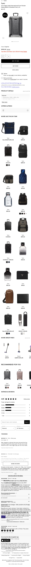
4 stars (3, 407)
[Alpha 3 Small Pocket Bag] (8, 128)
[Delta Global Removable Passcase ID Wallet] (23, 296)
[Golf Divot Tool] (23, 319)
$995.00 (3, 49)
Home (5, 0)
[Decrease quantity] (2, 56)
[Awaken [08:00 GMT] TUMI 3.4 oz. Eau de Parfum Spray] (23, 248)
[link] (8, 139)
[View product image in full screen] (3, 38)
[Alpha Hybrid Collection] (8, 248)
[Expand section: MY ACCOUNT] (15, 498)
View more (4, 102)
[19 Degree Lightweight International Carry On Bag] (20, 374)
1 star (3, 415)
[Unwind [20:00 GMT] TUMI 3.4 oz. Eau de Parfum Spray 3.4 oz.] (8, 273)
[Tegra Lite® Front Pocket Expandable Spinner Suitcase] (7, 374)
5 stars (3, 404)
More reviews (15, 463)
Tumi (3, 3)
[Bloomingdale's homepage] (1, 0)
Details (8, 49)
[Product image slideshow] (15, 27)
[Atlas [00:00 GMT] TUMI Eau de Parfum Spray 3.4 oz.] (8, 199)
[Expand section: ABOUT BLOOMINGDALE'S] (15, 501)
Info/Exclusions (15, 87)
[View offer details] (15, 110)
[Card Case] (23, 273)
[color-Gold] (24, 333)
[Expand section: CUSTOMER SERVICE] (15, 494)
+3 (26, 213)
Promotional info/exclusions (13, 521)
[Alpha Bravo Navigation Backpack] (23, 225)
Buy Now (15, 66)
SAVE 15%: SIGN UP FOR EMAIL (15, 475)
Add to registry (15, 69)
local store (13, 79)
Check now (21, 521)
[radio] (7, 165)
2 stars (3, 413)
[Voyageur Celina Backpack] (23, 199)
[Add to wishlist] (27, 13)
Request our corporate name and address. (15, 561)
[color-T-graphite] (6, 387)
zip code (11, 75)
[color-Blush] (8, 387)
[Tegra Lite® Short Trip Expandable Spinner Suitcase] (8, 151)
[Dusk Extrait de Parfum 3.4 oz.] (23, 176)
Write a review (27, 398)
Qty (5, 54)
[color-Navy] (9, 262)
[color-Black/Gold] (20, 213)
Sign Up (19, 83)
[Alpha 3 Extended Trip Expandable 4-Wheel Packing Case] (8, 319)
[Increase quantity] (8, 56)
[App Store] (5, 540)
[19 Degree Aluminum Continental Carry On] (8, 225)
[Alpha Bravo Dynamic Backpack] (23, 151)
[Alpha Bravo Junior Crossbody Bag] (23, 128)
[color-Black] (7, 165)
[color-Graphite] (9, 165)
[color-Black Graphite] (20, 387)
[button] (15, 27)
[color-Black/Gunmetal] (22, 213)
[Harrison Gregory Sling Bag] (8, 296)
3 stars (3, 410)
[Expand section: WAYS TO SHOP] (15, 505)
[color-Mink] (24, 213)
